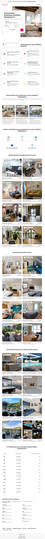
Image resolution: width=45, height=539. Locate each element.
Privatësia (20, 537)
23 (18, 40)
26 (10, 43)
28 (14, 43)
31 (5, 45)
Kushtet (24, 537)
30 (18, 43)
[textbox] (9, 26)
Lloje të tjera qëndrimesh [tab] (16, 501)
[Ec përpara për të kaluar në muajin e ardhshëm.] (18, 29)
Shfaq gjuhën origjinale (31, 1)
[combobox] (14, 22)
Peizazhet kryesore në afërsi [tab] (28, 501)
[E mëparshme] (20, 103)
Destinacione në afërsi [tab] (6, 501)
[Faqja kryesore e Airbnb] (5, 4)
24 (5, 43)
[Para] (24, 103)
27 (12, 43)
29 (16, 43)
